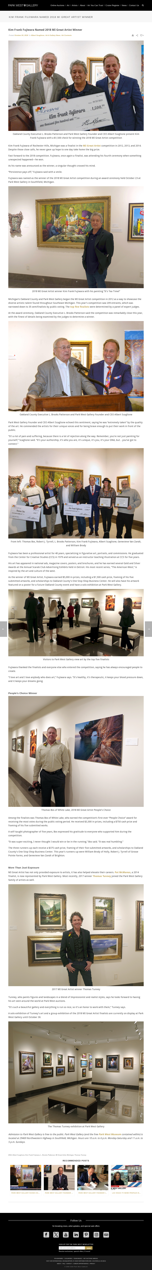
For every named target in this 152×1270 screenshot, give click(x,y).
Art (68, 5)
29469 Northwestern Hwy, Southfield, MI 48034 (90, 1261)
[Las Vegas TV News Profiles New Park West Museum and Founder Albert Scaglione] (126, 1177)
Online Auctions (57, 5)
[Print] (133, 35)
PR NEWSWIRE (58, 1258)
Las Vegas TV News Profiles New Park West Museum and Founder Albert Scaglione (127, 1193)
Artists (75, 5)
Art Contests (66, 35)
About (82, 5)
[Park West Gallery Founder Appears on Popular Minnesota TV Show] (59, 1177)
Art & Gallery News (52, 35)
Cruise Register (112, 5)
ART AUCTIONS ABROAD (90, 1258)
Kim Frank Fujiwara (32, 1155)
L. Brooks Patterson (47, 1155)
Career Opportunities (80, 1263)
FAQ (63, 1263)
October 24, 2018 (21, 35)
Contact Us (134, 5)
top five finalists (79, 306)
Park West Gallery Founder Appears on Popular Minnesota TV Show (60, 1193)
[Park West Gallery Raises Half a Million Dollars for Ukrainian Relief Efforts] (25, 1177)
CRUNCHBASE (78, 1258)
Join (89, 1248)
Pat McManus (123, 872)
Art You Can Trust (95, 5)
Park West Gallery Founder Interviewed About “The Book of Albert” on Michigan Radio (93, 1193)
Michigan (70, 1155)
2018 (10, 1155)
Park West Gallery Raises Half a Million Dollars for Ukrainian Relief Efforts (26, 1193)
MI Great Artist (92, 145)
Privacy (92, 1263)
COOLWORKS (68, 1258)
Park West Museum (110, 1134)
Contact (69, 1263)
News (124, 5)
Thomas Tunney (102, 876)
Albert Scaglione (37, 35)
